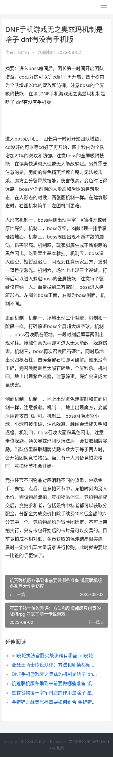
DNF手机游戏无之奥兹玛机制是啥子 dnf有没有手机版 (55, 674)
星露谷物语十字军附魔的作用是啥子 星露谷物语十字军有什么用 (55, 693)
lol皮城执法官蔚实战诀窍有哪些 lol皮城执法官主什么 (55, 655)
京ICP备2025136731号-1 (89, 742)
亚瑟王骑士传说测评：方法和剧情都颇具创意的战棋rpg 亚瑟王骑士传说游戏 (55, 665)
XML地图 (56, 748)
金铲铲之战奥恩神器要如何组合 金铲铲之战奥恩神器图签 (55, 702)
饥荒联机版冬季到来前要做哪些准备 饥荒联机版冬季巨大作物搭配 (55, 683)
